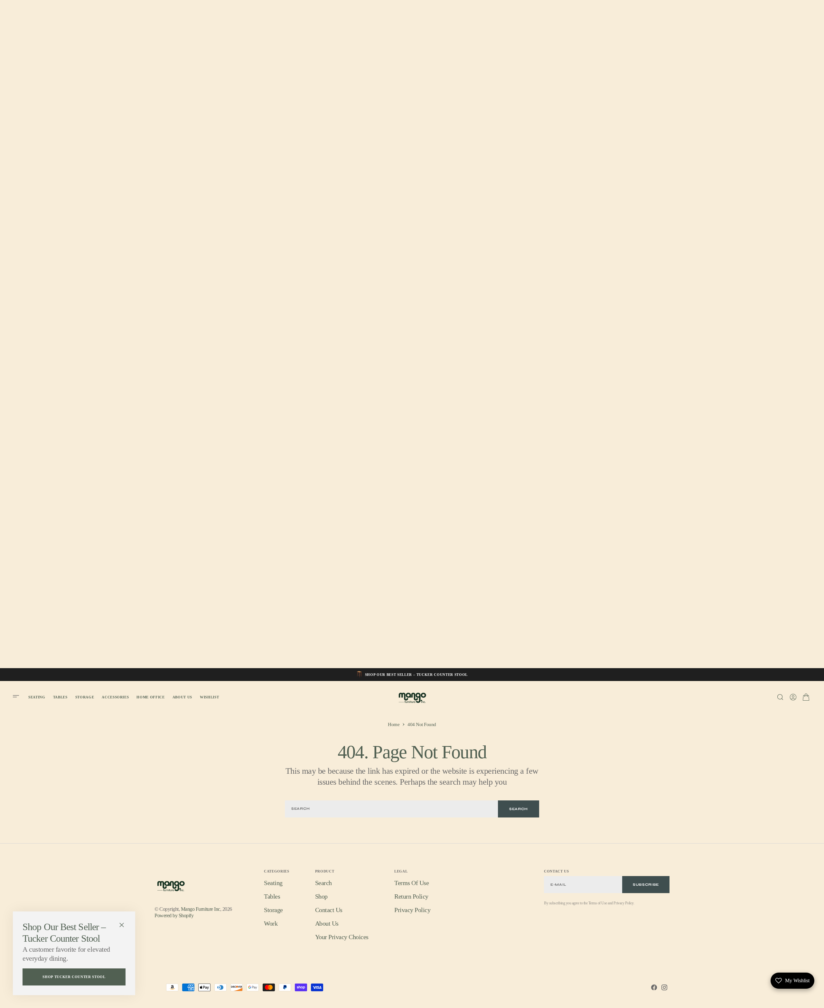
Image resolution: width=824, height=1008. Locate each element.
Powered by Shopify (173, 915)
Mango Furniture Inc (200, 909)
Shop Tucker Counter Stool (74, 977)
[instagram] (664, 987)
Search (518, 809)
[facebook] (654, 987)
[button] (18, 697)
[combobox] (391, 808)
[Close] (122, 925)
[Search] (780, 697)
